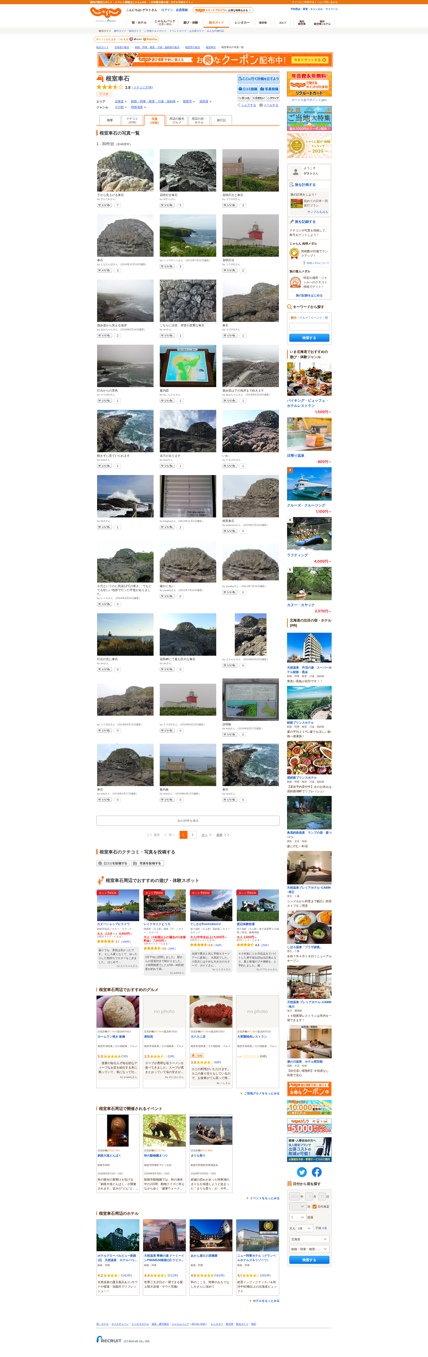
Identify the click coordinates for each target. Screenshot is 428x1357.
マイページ (331, 8)
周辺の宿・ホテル (199, 120)
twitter (302, 1172)
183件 (219, 1275)
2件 (171, 1056)
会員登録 (182, 10)
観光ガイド (135, 30)
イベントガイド (178, 30)
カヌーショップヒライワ (113, 924)
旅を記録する (305, 221)
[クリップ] (273, 98)
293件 (265, 1275)
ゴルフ (282, 22)
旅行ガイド (120, 30)
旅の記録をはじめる (309, 295)
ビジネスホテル (140, 1324)
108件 (126, 941)
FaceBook (317, 1172)
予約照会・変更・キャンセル (307, 8)
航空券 (263, 22)
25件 (265, 945)
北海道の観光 (121, 47)
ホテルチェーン (120, 1324)
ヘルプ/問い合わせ (327, 1)
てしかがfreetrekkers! (205, 924)
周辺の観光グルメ (176, 120)
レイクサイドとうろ (157, 924)
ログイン (167, 10)
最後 (219, 835)
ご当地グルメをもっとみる (262, 1093)
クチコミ (132, 120)
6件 (217, 1062)
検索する (309, 338)
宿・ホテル (102, 1324)
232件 (173, 1275)
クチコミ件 (143, 87)
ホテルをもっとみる (266, 1300)
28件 (172, 948)
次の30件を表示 (188, 820)
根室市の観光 (192, 47)
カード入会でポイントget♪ (309, 100)
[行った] (244, 98)
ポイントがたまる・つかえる (112, 39)
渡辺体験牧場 (246, 924)
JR (192, 1324)
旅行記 (221, 120)
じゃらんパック (165, 22)
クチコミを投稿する (248, 89)
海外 (302, 22)
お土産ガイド (196, 30)
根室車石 (211, 47)
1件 (124, 1056)
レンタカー (242, 22)
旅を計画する (305, 184)
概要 (110, 120)
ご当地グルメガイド (155, 30)
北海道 (119, 101)
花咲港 (203, 101)
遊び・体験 (190, 22)
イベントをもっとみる (265, 1198)
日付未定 (323, 1206)
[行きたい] (258, 98)
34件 (218, 945)
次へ (205, 835)
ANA (203, 1324)
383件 (126, 1275)
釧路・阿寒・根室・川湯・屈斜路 (153, 101)
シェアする (248, 105)
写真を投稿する (269, 89)
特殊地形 (137, 107)
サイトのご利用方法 (303, 1)
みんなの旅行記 (215, 30)
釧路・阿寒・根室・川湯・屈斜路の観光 (157, 47)
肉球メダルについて (318, 262)
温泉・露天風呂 (160, 1324)
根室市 (187, 101)
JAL (197, 1324)
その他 (119, 107)
